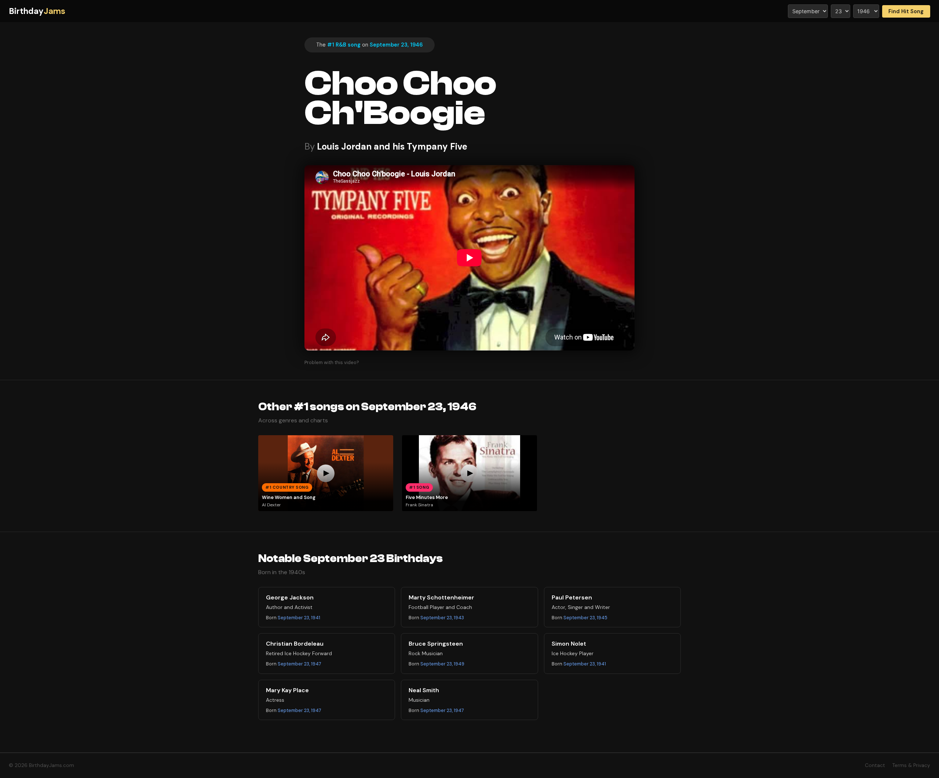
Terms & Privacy (911, 765)
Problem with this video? (331, 362)
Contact (875, 765)
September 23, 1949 (442, 664)
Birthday (37, 11)
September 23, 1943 (442, 617)
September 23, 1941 (299, 617)
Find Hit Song (906, 11)
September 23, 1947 (299, 664)
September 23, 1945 (585, 617)
